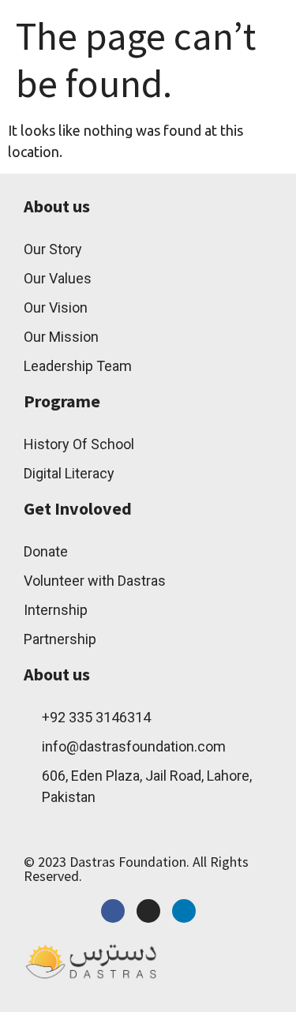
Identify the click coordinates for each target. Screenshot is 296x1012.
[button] (202, 29)
